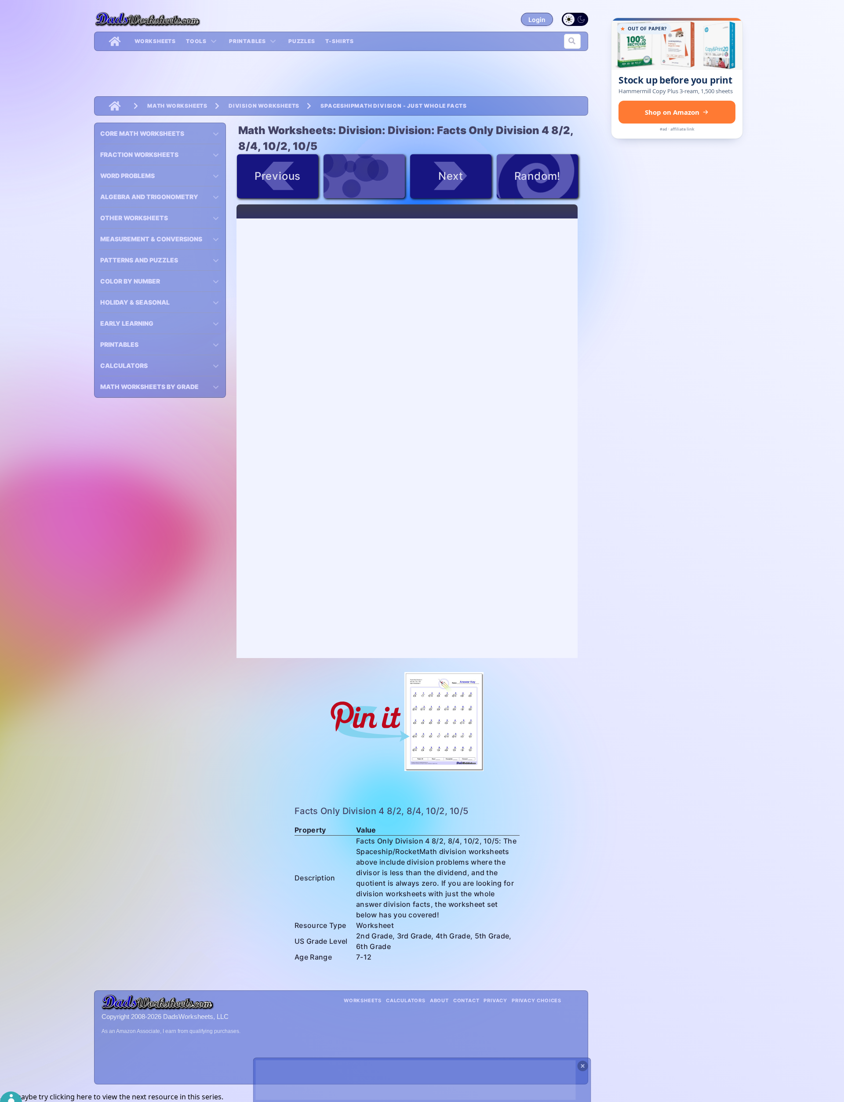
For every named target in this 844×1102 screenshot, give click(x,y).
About (439, 1000)
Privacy (495, 1000)
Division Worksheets (264, 105)
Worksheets (155, 41)
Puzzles (301, 41)
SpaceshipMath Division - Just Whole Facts (393, 105)
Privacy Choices (536, 1000)
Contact (466, 1000)
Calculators (406, 1000)
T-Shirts (339, 41)
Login (537, 19)
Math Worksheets (177, 105)
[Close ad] (583, 1066)
